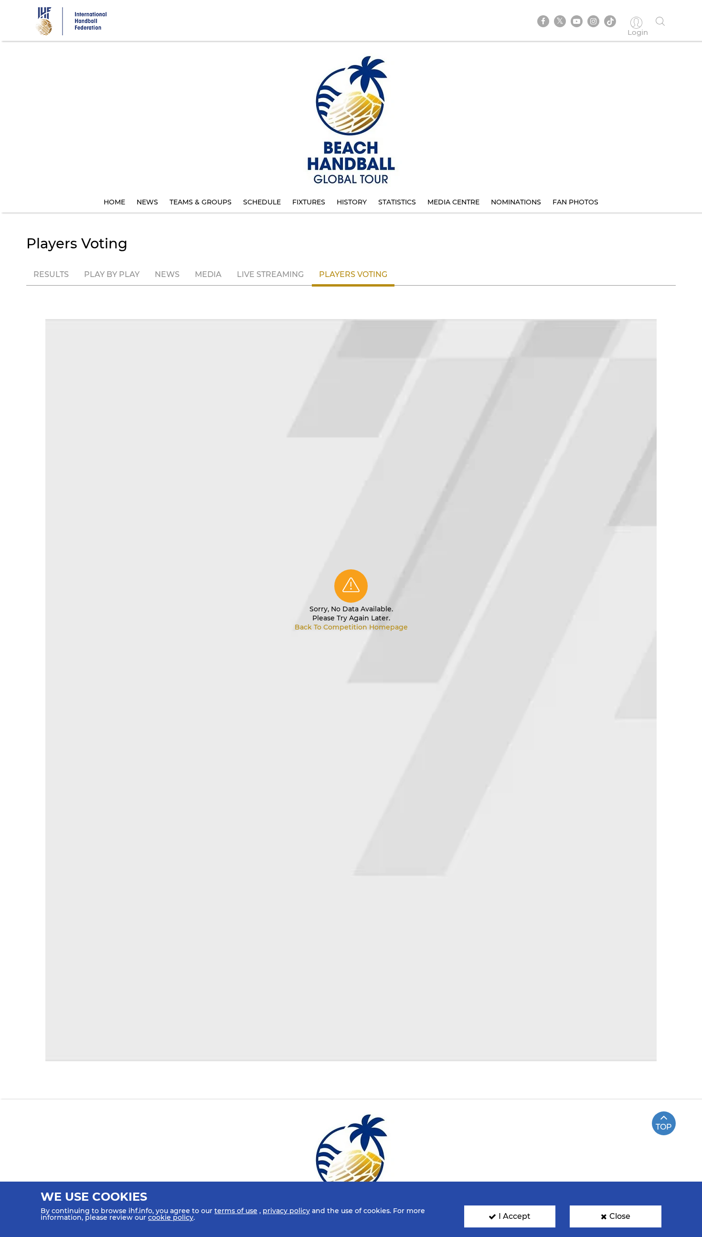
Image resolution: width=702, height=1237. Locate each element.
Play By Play (111, 274)
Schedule (262, 202)
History (352, 202)
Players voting (353, 274)
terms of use (235, 1210)
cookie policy (170, 1217)
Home (114, 202)
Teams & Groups (201, 202)
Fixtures (308, 202)
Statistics (397, 202)
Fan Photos (575, 202)
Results (51, 274)
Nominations (516, 202)
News (147, 202)
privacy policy (286, 1210)
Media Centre (453, 202)
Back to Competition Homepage (351, 627)
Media (208, 274)
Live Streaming (270, 274)
